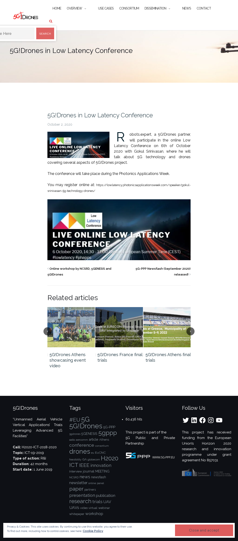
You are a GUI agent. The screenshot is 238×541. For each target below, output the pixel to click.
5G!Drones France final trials (119, 357)
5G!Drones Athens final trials (168, 357)
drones (79, 451)
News (186, 8)
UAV (107, 502)
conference (81, 445)
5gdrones (74, 434)
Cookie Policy (93, 531)
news (84, 476)
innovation (100, 465)
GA (84, 459)
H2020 (109, 458)
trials (97, 501)
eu (92, 452)
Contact (204, 8)
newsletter (78, 483)
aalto (72, 439)
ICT (73, 465)
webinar (104, 508)
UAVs (74, 507)
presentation (82, 495)
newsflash (98, 477)
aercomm (82, 439)
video (84, 508)
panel (100, 483)
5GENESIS (89, 434)
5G (85, 419)
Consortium (129, 8)
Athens (104, 439)
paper (76, 489)
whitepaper (76, 514)
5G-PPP (109, 427)
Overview (74, 8)
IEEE (84, 465)
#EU (74, 420)
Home (57, 8)
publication (105, 495)
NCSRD (74, 477)
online (92, 483)
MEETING (102, 471)
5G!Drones (85, 426)
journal (88, 471)
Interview (75, 471)
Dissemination (155, 8)
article (93, 439)
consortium (102, 445)
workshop (94, 513)
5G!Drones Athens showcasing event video (68, 360)
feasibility (75, 459)
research (80, 501)
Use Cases (106, 8)
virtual (93, 508)
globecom (94, 459)
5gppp (107, 432)
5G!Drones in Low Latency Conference (100, 115)
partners (90, 489)
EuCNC (100, 452)
